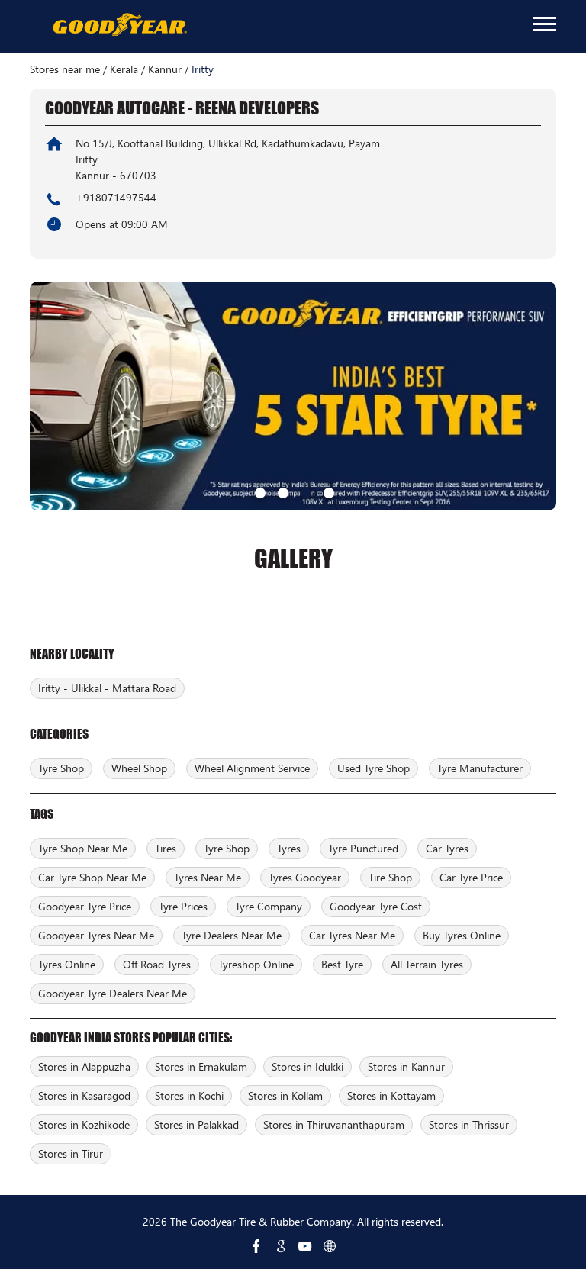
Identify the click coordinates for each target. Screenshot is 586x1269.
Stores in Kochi (189, 1095)
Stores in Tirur (70, 1153)
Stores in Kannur (406, 1066)
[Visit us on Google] (280, 1246)
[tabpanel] (293, 396)
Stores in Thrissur (469, 1124)
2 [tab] (281, 491)
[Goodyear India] (119, 25)
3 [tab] (304, 491)
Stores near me (65, 69)
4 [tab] (327, 491)
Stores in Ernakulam (201, 1066)
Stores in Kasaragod (84, 1095)
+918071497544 (116, 197)
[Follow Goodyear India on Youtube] (305, 1246)
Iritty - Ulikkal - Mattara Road (107, 688)
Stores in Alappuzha (84, 1066)
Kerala (124, 69)
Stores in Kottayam (391, 1095)
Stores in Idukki (307, 1066)
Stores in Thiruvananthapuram (333, 1124)
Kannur (165, 69)
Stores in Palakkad (196, 1124)
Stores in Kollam (285, 1095)
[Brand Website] (329, 1246)
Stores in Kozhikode (84, 1124)
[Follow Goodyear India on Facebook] (256, 1246)
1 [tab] (258, 491)
